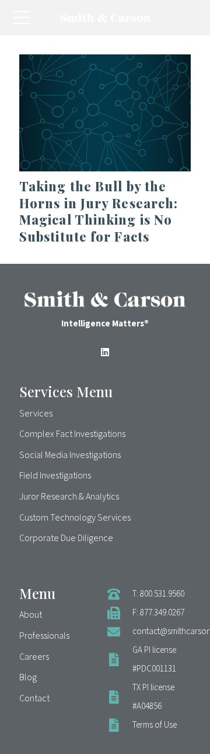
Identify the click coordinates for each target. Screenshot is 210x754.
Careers (34, 656)
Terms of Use (154, 725)
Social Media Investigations (70, 455)
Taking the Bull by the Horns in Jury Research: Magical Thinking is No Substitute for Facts (98, 211)
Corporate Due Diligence (66, 538)
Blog (28, 677)
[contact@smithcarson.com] (119, 631)
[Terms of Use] (119, 725)
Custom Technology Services (75, 517)
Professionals (44, 635)
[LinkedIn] (105, 352)
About (30, 614)
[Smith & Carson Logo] (105, 17)
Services (35, 413)
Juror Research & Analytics (69, 496)
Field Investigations (55, 475)
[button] (21, 17)
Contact (34, 698)
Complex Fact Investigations (72, 434)
